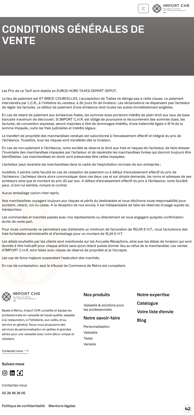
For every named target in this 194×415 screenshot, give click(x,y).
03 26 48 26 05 (13, 393)
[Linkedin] (12, 373)
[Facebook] (20, 373)
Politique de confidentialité (23, 406)
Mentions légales (61, 406)
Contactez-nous (12, 351)
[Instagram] (5, 373)
